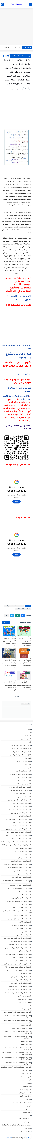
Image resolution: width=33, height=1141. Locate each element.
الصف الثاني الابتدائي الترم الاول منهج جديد (18, 898)
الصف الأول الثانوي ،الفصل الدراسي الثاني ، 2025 (16, 845)
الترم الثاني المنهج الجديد (23, 771)
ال (30, 742)
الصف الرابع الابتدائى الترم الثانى (21, 957)
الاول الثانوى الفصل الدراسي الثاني (20, 755)
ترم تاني (28, 1109)
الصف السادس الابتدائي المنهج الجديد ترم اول (17, 989)
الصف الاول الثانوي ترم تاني (23, 851)
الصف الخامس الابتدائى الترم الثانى (20, 941)
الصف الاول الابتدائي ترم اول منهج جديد (19, 813)
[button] (23, 615)
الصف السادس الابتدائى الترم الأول (21, 976)
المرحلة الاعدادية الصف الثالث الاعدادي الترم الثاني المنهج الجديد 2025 (16, 1058)
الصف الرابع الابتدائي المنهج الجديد (21, 960)
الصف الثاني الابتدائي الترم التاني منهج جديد (18, 901)
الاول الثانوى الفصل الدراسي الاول (21, 751)
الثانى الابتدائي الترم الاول (23, 780)
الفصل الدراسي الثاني (24, 1002)
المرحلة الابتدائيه (26, 1025)
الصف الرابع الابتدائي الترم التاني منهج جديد (18, 954)
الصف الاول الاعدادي (25, 816)
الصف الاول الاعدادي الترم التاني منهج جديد (18, 819)
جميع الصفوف (26, 1112)
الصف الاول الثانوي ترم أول (23, 848)
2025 (29, 729)
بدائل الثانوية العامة (25, 1096)
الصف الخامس (26, 931)
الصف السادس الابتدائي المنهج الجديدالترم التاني (16, 993)
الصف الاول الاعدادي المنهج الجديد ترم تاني (18, 835)
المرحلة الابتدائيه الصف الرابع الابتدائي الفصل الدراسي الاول (18, 1032)
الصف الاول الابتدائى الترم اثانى (22, 803)
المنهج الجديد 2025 (25, 1089)
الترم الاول (28, 758)
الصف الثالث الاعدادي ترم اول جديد (20, 885)
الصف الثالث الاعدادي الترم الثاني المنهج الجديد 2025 (17, 881)
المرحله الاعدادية (26, 1077)
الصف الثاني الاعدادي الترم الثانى (21, 907)
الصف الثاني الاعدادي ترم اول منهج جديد (19, 919)
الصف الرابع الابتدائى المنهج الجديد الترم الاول (17, 964)
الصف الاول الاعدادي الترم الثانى (21, 822)
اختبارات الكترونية (25, 739)
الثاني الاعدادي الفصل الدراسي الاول (20, 790)
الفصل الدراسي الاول (24, 999)
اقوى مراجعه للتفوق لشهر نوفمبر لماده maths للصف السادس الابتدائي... (9, 686)
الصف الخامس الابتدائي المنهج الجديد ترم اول (17, 948)
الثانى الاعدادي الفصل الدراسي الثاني (20, 793)
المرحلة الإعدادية (26, 1041)
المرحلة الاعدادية (26, 1044)
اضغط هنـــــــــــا (24, 375)
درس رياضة (16, 4)
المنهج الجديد (27, 1086)
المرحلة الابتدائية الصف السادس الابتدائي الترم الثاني (18, 1021)
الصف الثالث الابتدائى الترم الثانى (21, 861)
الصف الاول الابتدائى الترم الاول (21, 806)
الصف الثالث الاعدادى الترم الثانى (21, 877)
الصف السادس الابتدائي (24, 973)
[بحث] (2, 4)
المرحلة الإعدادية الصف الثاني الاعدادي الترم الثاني (16, 1067)
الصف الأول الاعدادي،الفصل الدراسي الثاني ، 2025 (16, 841)
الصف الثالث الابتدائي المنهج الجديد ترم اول (18, 867)
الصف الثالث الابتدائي (24, 858)
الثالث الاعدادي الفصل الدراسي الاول (20, 774)
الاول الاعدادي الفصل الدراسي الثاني (20, 748)
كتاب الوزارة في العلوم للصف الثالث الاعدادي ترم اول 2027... (11, 47)
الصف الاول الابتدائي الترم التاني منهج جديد (18, 809)
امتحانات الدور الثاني (25, 1093)
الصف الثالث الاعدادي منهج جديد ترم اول (19, 888)
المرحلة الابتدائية (26, 608)
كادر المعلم (27, 1122)
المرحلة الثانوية (26, 1070)
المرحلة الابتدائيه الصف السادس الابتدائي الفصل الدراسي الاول (17, 1037)
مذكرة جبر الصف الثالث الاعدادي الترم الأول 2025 (16, 1125)
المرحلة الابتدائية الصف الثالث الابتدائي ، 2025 (17, 1012)
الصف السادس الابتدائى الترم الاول (21, 980)
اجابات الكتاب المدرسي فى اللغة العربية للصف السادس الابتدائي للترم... (24, 686)
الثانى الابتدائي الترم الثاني (23, 784)
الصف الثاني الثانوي (25, 922)
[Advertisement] (16, 26)
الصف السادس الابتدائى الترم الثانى (20, 983)
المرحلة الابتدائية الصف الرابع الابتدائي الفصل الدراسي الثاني (18, 1016)
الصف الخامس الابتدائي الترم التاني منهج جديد (17, 938)
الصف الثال (27, 854)
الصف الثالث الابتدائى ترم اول (22, 870)
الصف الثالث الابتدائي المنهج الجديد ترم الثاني (17, 864)
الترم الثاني (27, 768)
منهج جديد (28, 1128)
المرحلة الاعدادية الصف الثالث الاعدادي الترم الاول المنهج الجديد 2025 (17, 1053)
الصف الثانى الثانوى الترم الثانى (21, 925)
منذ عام (28, 636)
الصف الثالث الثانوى (25, 891)
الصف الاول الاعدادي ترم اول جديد (21, 838)
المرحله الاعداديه (26, 1080)
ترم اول (18, 608)
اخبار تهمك (27, 735)
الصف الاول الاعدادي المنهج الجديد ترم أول (18, 829)
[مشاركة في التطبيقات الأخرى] (6, 615)
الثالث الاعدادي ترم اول (24, 777)
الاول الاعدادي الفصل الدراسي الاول (20, 745)
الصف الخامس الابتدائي (24, 935)
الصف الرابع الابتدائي (25, 951)
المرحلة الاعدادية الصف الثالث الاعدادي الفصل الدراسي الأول (18, 1063)
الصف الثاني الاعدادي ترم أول (22, 915)
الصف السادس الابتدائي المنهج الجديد (22, 56)
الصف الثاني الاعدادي (24, 904)
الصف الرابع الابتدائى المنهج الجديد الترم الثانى (17, 967)
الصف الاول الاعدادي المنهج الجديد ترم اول (18, 832)
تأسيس (28, 1099)
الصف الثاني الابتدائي (24, 895)
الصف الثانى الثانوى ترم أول (22, 928)
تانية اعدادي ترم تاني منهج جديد (22, 1102)
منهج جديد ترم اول (25, 1131)
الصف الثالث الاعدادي (24, 874)
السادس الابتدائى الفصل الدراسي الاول (19, 800)
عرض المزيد (6, 622)
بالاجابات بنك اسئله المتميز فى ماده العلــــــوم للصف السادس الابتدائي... (25, 642)
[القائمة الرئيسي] (30, 4)
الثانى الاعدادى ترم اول (24, 796)
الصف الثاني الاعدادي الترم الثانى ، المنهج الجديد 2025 (17, 911)
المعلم (29, 1083)
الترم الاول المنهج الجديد (24, 761)
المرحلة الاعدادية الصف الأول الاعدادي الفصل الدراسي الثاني (18, 1048)
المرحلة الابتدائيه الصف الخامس (21, 1028)
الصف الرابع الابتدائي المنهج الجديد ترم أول (18, 970)
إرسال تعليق (25, 703)
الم (30, 1005)
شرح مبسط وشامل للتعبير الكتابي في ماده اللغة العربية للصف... (24, 663)
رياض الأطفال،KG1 (25, 1118)
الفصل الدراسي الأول (24, 996)
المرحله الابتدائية (26, 1073)
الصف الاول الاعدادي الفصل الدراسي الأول (18, 825)
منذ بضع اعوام (12, 658)
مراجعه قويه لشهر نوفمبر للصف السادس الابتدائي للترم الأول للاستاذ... (9, 664)
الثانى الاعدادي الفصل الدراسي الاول (20, 787)
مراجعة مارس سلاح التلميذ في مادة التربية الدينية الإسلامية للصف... (9, 642)
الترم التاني (27, 764)
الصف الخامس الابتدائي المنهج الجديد (20, 944)
